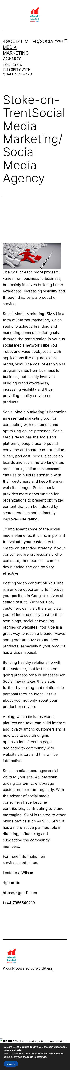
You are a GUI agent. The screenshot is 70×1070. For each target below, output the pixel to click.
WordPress (43, 968)
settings (41, 1057)
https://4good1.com (20, 893)
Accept (10, 1063)
